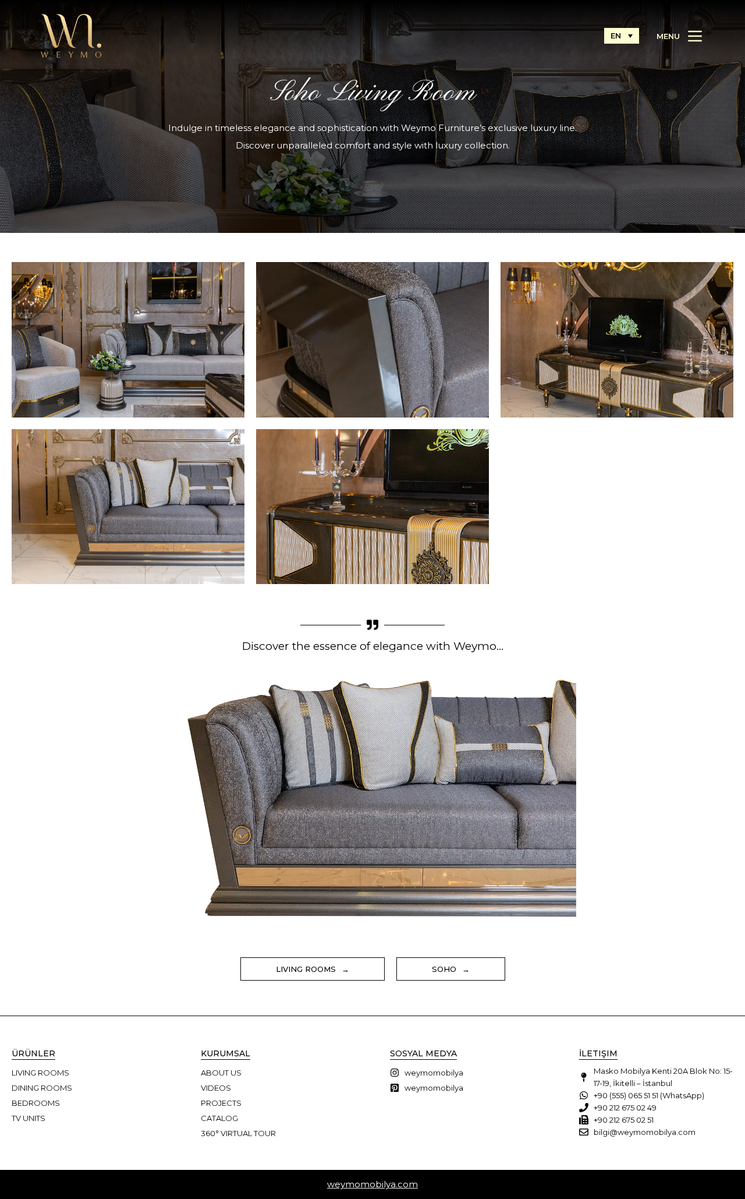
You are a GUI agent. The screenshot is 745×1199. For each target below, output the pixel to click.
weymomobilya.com (372, 1184)
